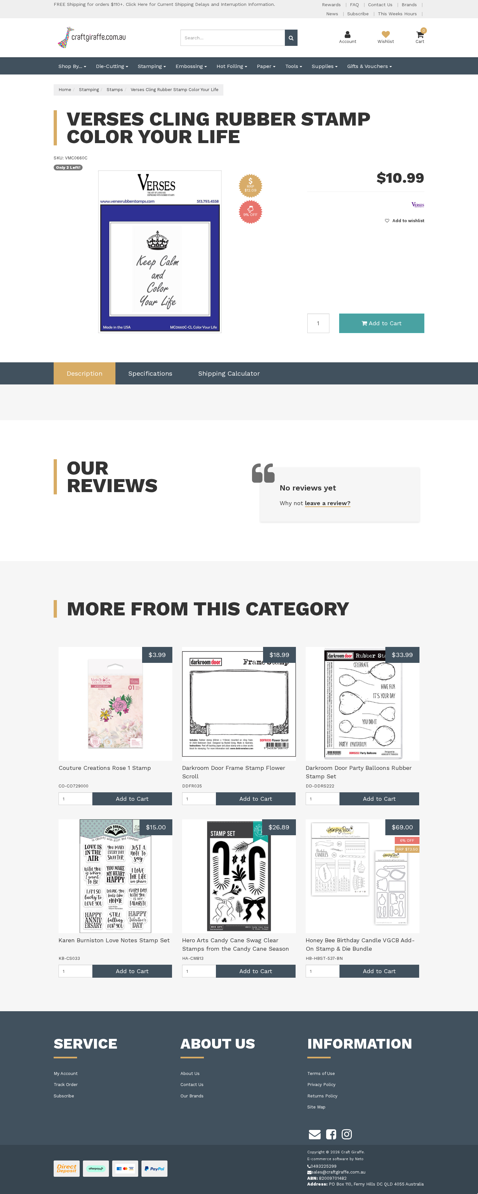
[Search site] (291, 38)
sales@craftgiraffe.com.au (338, 1172)
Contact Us (381, 4)
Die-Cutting (111, 66)
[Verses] (417, 204)
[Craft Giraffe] (91, 37)
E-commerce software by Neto (335, 1159)
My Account (66, 1073)
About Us (190, 1073)
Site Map (316, 1107)
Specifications (150, 373)
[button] (404, 220)
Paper (265, 66)
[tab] (84, 373)
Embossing (190, 66)
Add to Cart (385, 323)
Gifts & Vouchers (368, 66)
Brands (410, 4)
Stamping (151, 66)
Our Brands (192, 1095)
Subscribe (358, 13)
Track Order (66, 1084)
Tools (292, 66)
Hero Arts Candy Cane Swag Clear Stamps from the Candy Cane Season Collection (235, 948)
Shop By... (71, 66)
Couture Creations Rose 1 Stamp (105, 767)
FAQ (355, 4)
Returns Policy (322, 1095)
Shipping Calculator (229, 373)
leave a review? (328, 503)
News (333, 13)
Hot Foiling (231, 66)
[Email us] (315, 1133)
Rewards (332, 4)
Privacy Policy (321, 1084)
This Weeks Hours (398, 13)
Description (84, 373)
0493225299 (324, 1166)
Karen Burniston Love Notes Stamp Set (114, 940)
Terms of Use (321, 1073)
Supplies (323, 66)
